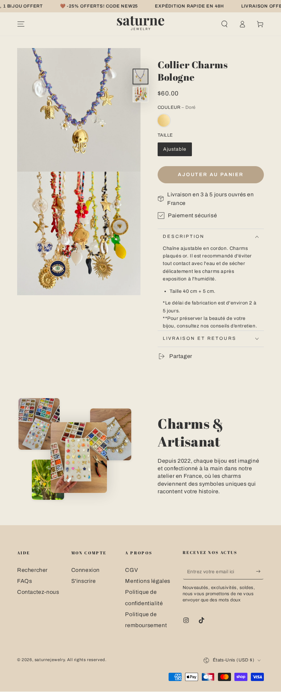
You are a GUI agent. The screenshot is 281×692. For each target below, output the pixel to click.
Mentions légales (147, 581)
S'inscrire (83, 581)
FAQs (24, 581)
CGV (131, 570)
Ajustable (174, 149)
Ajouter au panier (211, 174)
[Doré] (164, 120)
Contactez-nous (38, 592)
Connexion (85, 570)
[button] (224, 24)
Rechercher (32, 570)
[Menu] (21, 24)
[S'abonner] (260, 571)
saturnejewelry (50, 659)
